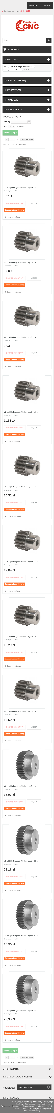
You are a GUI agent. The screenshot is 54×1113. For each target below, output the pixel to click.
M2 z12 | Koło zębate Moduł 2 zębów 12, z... (21, 188)
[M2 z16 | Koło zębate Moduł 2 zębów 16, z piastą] (27, 466)
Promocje (11, 100)
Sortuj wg (6, 122)
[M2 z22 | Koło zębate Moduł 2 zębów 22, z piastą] (27, 840)
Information (13, 90)
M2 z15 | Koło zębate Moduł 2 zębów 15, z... (21, 412)
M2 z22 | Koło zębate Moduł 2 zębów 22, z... (21, 861)
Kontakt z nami (33, 5)
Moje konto (11, 1069)
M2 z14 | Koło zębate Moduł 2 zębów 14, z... (21, 337)
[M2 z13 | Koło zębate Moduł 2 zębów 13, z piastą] (27, 241)
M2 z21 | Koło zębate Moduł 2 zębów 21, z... (21, 936)
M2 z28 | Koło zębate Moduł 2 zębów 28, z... (21, 1011)
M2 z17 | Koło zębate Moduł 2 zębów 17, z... (21, 562)
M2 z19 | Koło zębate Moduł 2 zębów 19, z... (21, 711)
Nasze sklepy (13, 109)
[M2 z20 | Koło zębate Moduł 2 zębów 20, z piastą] (27, 765)
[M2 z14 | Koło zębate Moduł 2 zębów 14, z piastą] (27, 316)
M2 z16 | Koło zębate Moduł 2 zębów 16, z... (21, 487)
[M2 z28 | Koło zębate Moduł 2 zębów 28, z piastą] (27, 990)
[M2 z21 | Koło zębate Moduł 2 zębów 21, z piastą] (27, 915)
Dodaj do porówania (14, 217)
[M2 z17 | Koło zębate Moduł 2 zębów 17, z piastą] (27, 541)
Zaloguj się (47, 5)
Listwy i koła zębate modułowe (21, 67)
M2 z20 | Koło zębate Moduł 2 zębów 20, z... (21, 786)
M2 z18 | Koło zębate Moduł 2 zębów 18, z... (21, 636)
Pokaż (5, 126)
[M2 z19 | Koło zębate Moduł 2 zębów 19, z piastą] (27, 690)
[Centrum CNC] (27, 26)
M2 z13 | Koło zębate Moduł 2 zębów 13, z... (21, 262)
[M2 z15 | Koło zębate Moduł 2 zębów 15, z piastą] (27, 391)
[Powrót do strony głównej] (5, 66)
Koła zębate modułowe (12, 70)
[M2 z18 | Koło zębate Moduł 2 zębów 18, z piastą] (27, 615)
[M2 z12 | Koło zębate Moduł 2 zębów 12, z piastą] (27, 167)
